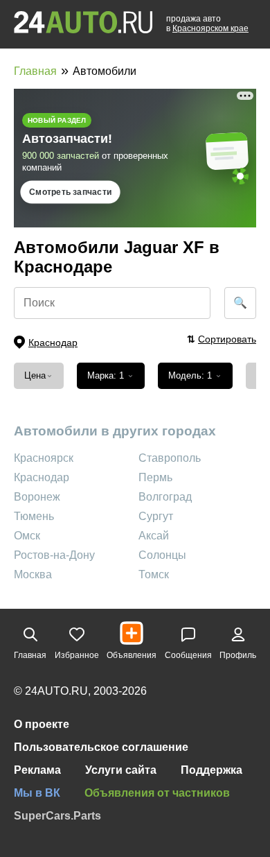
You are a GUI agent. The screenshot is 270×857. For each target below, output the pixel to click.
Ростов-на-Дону (54, 555)
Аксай (153, 536)
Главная (35, 71)
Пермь (155, 477)
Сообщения (188, 655)
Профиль (237, 655)
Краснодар (41, 477)
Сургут (155, 516)
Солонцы (162, 555)
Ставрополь (169, 458)
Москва (33, 574)
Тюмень (34, 516)
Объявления (131, 655)
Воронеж (37, 497)
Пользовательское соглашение (101, 747)
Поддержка (211, 770)
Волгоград (165, 497)
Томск (153, 574)
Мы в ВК (37, 793)
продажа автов (207, 23)
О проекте (41, 724)
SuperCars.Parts (57, 816)
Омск (27, 536)
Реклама (37, 770)
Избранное (77, 655)
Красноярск (43, 458)
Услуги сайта (120, 770)
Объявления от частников (157, 793)
